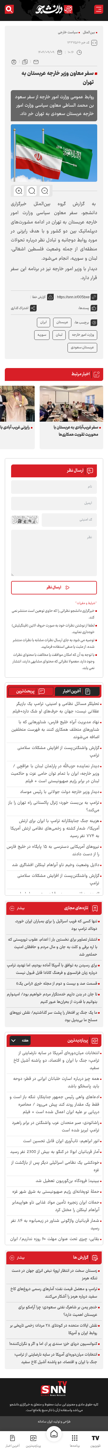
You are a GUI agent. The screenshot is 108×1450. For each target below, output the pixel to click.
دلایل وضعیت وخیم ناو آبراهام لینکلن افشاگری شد (55, 865)
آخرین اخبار (72, 691)
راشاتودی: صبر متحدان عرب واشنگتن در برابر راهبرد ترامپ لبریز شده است (55, 1126)
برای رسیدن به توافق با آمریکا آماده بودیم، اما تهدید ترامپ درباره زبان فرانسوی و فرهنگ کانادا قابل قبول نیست (52, 969)
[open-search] (9, 9)
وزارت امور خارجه (83, 335)
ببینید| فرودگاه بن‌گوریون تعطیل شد (67, 1181)
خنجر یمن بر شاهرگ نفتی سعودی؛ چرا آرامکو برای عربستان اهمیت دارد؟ (57, 1311)
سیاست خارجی (68, 32)
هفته (25, 1041)
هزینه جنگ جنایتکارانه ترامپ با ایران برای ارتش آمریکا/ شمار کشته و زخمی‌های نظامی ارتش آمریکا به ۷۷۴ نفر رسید (54, 829)
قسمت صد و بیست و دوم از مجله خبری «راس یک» (56, 983)
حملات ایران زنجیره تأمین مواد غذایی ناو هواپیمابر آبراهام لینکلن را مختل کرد (55, 1206)
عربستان (62, 322)
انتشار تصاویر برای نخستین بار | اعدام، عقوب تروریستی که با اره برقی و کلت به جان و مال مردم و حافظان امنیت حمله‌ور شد (52, 947)
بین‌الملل (89, 32)
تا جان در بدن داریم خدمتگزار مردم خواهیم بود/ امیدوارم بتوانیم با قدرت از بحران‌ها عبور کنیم (52, 998)
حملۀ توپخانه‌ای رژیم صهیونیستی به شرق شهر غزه (55, 1192)
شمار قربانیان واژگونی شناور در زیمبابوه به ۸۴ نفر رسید (55, 1224)
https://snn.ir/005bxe (73, 297)
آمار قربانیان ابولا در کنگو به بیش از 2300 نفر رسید (54, 1152)
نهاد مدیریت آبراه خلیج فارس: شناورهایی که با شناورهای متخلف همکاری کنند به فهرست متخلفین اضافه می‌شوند (55, 730)
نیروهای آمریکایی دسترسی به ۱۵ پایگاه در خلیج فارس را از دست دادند (53, 850)
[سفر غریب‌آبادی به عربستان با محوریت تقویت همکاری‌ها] (71, 403)
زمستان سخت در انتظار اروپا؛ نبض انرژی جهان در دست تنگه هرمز (54, 1274)
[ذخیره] (25, 61)
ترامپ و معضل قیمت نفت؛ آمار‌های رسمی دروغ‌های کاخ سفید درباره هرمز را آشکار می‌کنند (53, 1293)
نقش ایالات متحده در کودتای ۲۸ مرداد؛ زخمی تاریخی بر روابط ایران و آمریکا (53, 1329)
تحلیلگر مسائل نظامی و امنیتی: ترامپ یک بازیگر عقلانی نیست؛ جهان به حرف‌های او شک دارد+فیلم (56, 707)
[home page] (54, 1434)
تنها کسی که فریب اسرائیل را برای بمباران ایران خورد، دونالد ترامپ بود (56, 925)
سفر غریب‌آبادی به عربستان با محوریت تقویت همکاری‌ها (76, 431)
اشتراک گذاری (19, 308)
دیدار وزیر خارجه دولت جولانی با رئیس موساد (59, 792)
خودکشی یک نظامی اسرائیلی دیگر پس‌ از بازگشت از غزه (55, 1166)
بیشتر (17, 908)
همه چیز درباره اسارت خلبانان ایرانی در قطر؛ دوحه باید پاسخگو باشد (56, 1082)
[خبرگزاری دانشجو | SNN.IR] (54, 9)
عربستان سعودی (82, 347)
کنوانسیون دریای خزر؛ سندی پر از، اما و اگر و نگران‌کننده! (53, 1344)
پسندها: (83, 308)
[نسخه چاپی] (14, 61)
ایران (43, 322)
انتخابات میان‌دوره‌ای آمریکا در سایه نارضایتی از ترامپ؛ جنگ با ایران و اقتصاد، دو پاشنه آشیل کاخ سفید (56, 1061)
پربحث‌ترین (25, 691)
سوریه (42, 335)
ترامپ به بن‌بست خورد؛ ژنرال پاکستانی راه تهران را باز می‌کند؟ (53, 806)
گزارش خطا (39, 297)
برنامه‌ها (75, 1446)
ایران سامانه (45, 1422)
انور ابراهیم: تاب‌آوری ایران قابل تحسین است (61, 1141)
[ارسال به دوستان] (36, 61)
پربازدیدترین (33, 1446)
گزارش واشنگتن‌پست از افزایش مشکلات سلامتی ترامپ (58, 751)
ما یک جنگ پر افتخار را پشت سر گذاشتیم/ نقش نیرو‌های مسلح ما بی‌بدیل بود (53, 1016)
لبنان (59, 335)
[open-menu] (98, 9)
